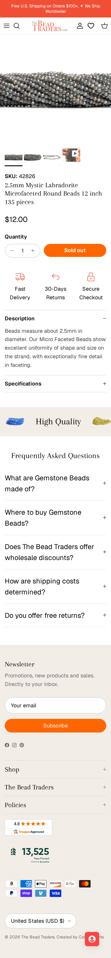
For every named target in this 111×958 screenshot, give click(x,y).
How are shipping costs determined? (42, 586)
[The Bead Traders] (49, 25)
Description (20, 318)
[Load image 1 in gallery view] (55, 89)
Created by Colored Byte (80, 937)
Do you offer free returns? (45, 615)
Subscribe (55, 725)
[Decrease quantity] (10, 250)
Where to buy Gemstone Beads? (43, 518)
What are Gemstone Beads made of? (47, 483)
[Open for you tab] (92, 939)
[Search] (19, 25)
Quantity (16, 236)
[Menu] (6, 25)
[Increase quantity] (34, 250)
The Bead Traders (37, 937)
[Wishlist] (91, 25)
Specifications (23, 383)
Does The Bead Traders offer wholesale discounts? (49, 552)
